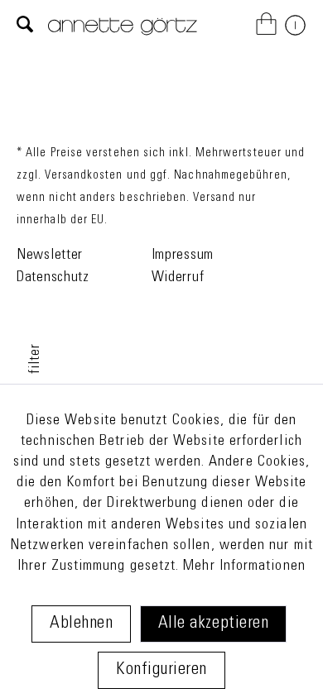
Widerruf (178, 277)
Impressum (183, 255)
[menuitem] (25, 26)
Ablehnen (81, 624)
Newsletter (50, 255)
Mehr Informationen (244, 566)
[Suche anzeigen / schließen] (25, 26)
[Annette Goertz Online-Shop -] (122, 36)
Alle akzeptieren (213, 624)
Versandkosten (84, 176)
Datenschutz (53, 277)
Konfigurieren (161, 670)
